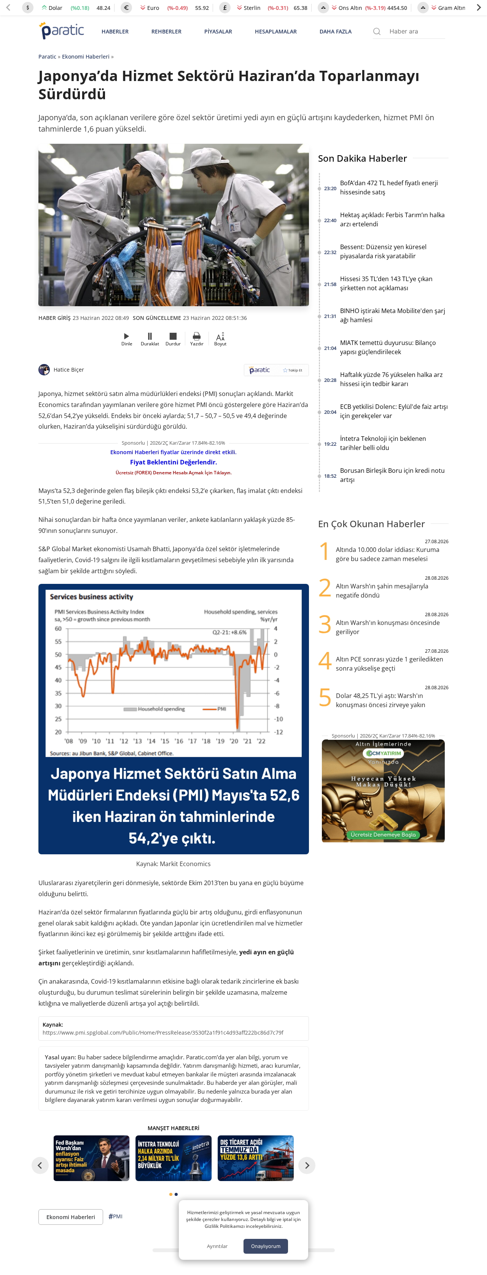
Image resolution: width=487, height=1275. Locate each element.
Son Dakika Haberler (362, 158)
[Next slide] (479, 8)
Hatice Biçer (69, 369)
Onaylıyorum (265, 1246)
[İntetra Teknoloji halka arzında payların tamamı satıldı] (173, 1158)
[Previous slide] (8, 8)
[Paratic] (61, 31)
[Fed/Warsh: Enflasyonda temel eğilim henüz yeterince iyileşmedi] (92, 1158)
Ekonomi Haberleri (86, 56)
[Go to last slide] (40, 1165)
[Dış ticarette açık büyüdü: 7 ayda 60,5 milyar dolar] (256, 1158)
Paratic (47, 56)
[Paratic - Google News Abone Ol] (276, 372)
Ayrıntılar (217, 1246)
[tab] (170, 1194)
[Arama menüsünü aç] (376, 31)
